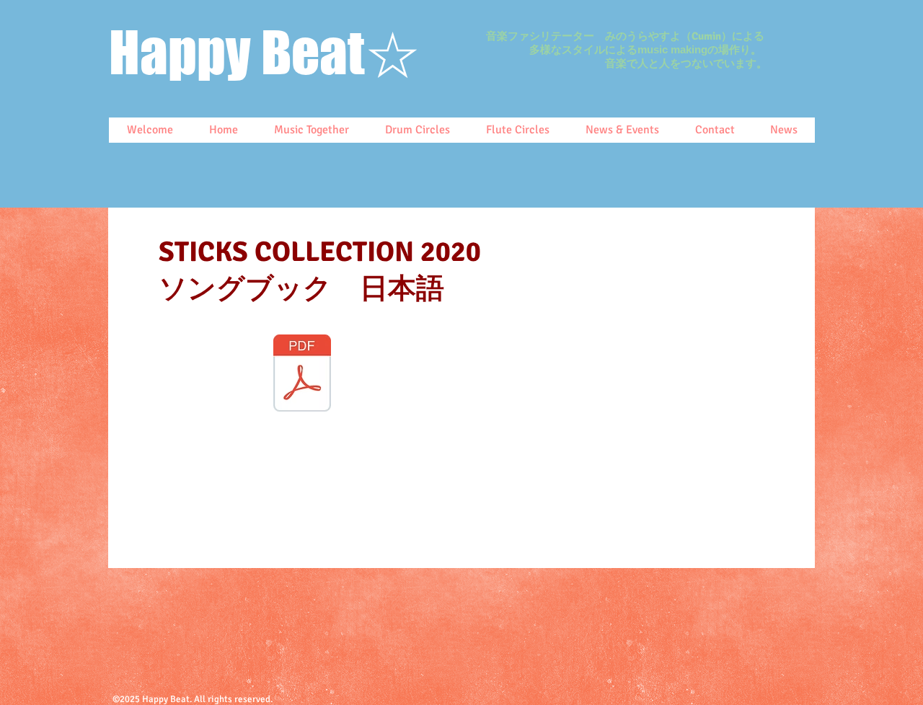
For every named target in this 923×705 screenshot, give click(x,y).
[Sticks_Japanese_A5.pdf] (302, 374)
